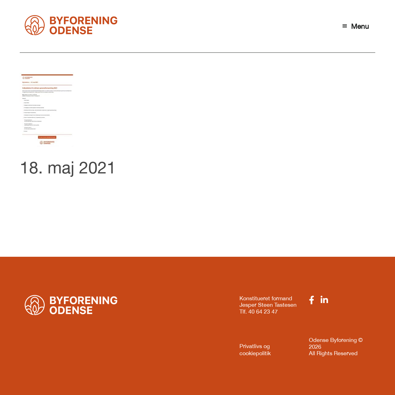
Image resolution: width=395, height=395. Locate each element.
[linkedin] (324, 300)
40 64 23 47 (263, 311)
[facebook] (311, 300)
